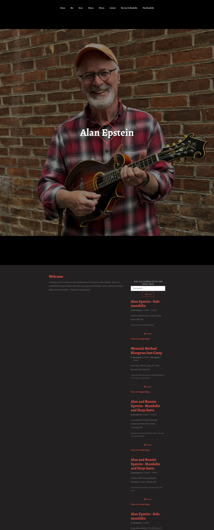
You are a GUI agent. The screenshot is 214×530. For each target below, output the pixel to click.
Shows (90, 8)
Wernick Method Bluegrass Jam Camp (146, 350)
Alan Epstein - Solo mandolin (145, 303)
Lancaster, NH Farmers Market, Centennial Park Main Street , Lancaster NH (144, 424)
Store (81, 8)
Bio (72, 8)
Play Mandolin (148, 8)
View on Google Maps (140, 339)
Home (62, 8)
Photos (101, 8)
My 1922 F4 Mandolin (129, 8)
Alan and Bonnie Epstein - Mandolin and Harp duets (145, 405)
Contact (113, 8)
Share (149, 334)
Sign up (148, 294)
